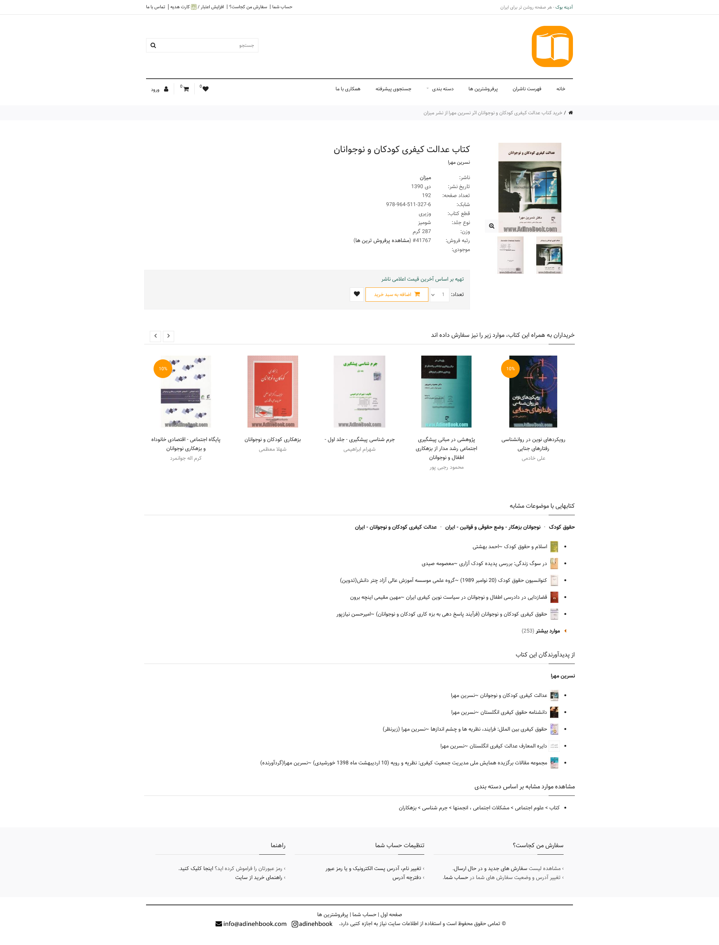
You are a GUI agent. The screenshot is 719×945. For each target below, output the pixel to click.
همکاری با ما (348, 89)
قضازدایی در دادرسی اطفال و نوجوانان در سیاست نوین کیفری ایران (477, 597)
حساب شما (282, 6)
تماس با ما (155, 6)
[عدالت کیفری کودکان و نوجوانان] (491, 226)
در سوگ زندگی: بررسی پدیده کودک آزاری (504, 563)
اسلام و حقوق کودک (526, 546)
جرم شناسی (435, 807)
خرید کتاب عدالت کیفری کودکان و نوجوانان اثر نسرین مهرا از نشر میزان (493, 113)
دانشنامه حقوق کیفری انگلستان (514, 712)
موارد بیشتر (548, 631)
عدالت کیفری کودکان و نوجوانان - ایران (396, 527)
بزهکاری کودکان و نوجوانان (273, 439)
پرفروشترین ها (483, 89)
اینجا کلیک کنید (196, 868)
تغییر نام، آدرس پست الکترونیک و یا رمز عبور (373, 868)
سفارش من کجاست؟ (248, 6)
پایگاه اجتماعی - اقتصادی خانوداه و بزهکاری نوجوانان (186, 444)
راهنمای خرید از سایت (258, 877)
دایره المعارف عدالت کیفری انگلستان (509, 746)
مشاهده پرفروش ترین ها (382, 240)
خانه (560, 89)
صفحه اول (391, 914)
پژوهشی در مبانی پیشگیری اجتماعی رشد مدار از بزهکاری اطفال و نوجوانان (446, 448)
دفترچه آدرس (406, 877)
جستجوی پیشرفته (394, 89)
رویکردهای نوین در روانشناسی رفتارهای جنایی (533, 444)
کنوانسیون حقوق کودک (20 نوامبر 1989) (504, 580)
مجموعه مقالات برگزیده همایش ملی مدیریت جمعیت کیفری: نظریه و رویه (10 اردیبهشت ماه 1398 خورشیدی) (431, 762)
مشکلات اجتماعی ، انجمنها (481, 807)
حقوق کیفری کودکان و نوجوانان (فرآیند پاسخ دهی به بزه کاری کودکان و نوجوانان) (462, 614)
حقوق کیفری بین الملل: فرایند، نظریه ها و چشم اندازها (490, 729)
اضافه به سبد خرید (393, 294)
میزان (425, 177)
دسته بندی (442, 89)
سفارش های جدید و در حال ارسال (490, 868)
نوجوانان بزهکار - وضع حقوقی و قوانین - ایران (492, 527)
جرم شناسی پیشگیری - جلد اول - (360, 439)
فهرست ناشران (527, 89)
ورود (156, 89)
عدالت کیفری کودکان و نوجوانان (514, 695)
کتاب (554, 807)
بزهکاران (407, 807)
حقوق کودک (562, 527)
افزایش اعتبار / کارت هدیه (197, 7)
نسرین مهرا (459, 162)
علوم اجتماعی (529, 807)
